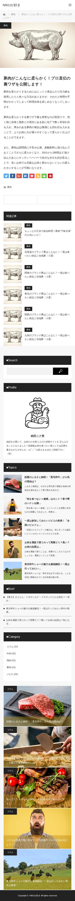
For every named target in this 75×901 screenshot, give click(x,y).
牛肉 (9, 653)
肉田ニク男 (37, 435)
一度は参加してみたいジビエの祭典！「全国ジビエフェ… (47, 522)
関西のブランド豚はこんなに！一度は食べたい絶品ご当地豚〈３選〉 (47, 316)
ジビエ (10, 674)
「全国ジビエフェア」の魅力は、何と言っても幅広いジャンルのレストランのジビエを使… (48, 532)
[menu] (70, 5)
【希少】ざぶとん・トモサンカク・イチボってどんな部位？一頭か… (38, 599)
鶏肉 (9, 660)
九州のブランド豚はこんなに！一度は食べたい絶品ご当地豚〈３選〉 (47, 337)
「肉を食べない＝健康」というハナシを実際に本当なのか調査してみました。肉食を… (48, 510)
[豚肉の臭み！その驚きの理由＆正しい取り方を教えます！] (54, 199)
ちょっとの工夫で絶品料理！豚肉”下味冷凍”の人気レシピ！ (48, 233)
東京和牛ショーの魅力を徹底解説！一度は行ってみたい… (47, 566)
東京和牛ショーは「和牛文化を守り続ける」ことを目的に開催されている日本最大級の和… (48, 575)
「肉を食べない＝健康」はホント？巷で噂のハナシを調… (47, 500)
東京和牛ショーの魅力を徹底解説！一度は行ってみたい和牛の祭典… (38, 610)
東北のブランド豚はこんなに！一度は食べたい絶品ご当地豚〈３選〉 (47, 295)
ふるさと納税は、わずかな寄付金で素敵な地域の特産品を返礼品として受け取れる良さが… (48, 488)
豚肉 (6, 25)
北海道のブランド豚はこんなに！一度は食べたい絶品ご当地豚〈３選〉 (47, 254)
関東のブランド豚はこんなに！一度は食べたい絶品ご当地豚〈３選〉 (47, 274)
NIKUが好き (34, 895)
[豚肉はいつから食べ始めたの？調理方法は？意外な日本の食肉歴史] (21, 199)
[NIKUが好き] (32, 5)
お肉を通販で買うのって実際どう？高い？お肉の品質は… (47, 544)
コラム (10, 646)
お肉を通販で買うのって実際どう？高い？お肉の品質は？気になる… (38, 622)
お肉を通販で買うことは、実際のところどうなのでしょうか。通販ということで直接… (48, 553)
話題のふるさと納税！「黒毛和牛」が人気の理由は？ (47, 479)
